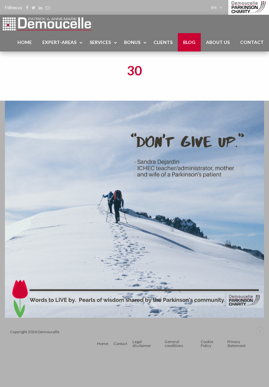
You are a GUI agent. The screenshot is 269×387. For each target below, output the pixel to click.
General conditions (174, 343)
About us (218, 42)
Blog (189, 42)
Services (100, 42)
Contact (252, 42)
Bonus (132, 42)
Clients (163, 42)
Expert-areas (59, 42)
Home (24, 42)
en (214, 7)
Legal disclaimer (142, 343)
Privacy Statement (236, 343)
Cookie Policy (207, 343)
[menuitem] (218, 7)
